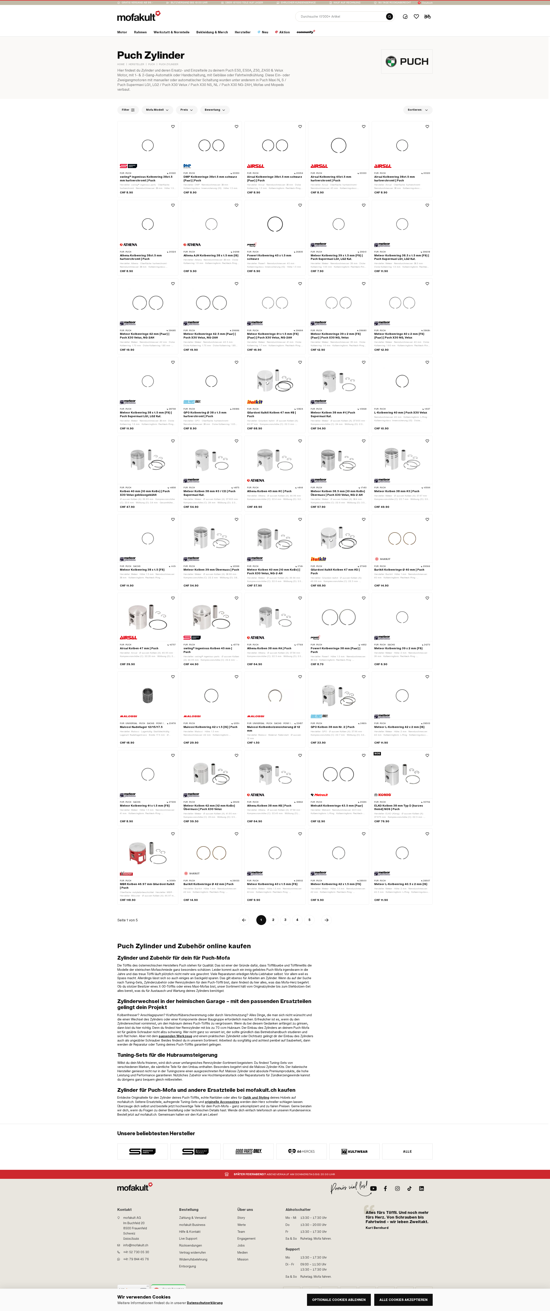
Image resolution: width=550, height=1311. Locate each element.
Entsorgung (187, 1266)
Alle (407, 1151)
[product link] (148, 159)
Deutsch (427, 3)
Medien (242, 1252)
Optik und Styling (256, 1097)
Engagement (246, 1238)
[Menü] (147, 1287)
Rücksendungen (190, 1245)
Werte (241, 1225)
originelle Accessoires (222, 1102)
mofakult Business (192, 1225)
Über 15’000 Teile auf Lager (244, 2)
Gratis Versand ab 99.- (137, 2)
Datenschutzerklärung (205, 1303)
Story (241, 1218)
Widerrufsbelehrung (193, 1259)
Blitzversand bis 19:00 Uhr (189, 2)
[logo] (139, 16)
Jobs (241, 1245)
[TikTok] (409, 1188)
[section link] (306, 33)
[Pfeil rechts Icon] (326, 920)
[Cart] (427, 16)
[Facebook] (385, 1188)
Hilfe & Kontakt (189, 1232)
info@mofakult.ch (135, 1245)
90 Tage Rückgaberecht (394, 2)
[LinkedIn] (421, 1188)
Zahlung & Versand (192, 1218)
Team (241, 1232)
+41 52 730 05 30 (136, 1252)
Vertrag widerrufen (192, 1252)
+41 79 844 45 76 (136, 1259)
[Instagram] (397, 1188)
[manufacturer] (142, 1151)
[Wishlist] (416, 16)
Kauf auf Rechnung (347, 2)
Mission (242, 1259)
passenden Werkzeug (175, 1036)
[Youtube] (373, 1188)
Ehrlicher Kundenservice (298, 2)
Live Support (188, 1238)
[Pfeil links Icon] (244, 920)
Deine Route (131, 1238)
